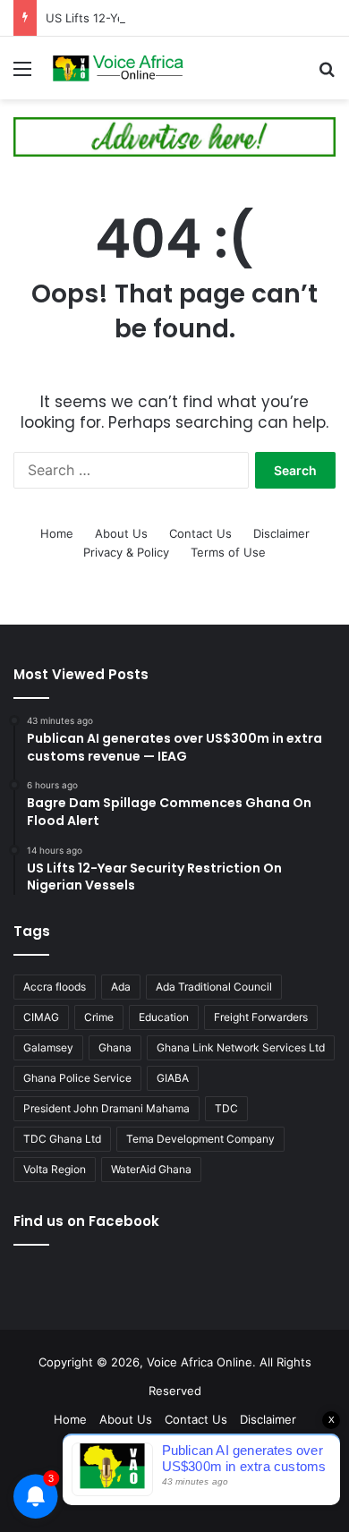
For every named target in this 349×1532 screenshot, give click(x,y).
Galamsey (48, 1047)
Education (164, 1017)
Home (56, 533)
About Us (121, 533)
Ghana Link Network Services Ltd (241, 1047)
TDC (226, 1108)
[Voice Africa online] (116, 68)
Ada (121, 986)
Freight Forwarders (261, 1017)
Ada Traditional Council (214, 986)
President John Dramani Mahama (106, 1108)
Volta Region (54, 1169)
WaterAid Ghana (151, 1169)
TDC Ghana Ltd (62, 1138)
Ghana (115, 1047)
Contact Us (200, 533)
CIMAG (41, 1017)
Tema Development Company (200, 1138)
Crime (99, 1017)
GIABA (173, 1078)
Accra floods (54, 986)
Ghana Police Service (77, 1078)
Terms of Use (228, 552)
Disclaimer (281, 533)
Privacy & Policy (126, 552)
